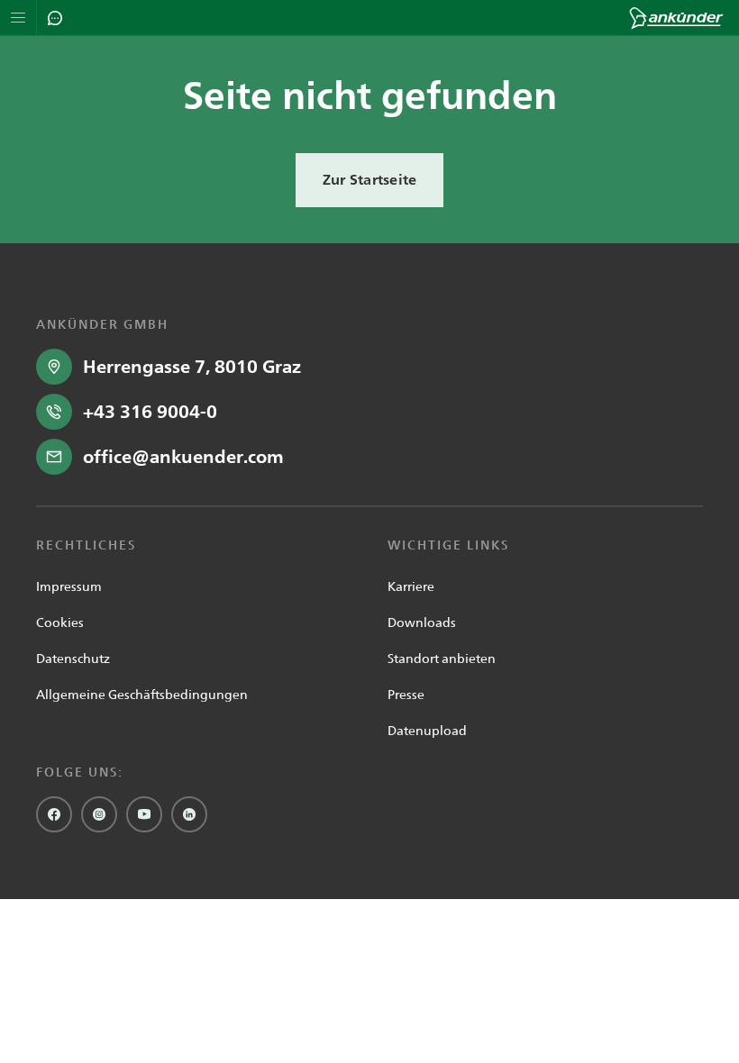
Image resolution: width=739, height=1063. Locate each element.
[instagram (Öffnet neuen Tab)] (99, 814)
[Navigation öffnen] (18, 17)
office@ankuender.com (183, 457)
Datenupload (427, 730)
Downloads (422, 622)
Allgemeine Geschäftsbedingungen (142, 694)
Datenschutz (73, 658)
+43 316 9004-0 (150, 411)
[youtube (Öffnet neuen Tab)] (144, 814)
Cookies (60, 622)
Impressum (69, 586)
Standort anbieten (442, 658)
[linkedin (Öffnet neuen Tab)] (189, 814)
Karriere (411, 586)
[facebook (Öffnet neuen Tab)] (54, 814)
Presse (406, 694)
